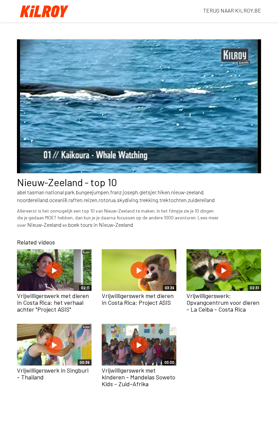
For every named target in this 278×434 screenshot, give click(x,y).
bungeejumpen (92, 192)
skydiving (127, 200)
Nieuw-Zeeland (44, 224)
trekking (148, 200)
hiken (164, 192)
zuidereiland (201, 200)
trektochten (172, 200)
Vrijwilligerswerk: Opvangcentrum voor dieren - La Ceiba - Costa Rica (222, 302)
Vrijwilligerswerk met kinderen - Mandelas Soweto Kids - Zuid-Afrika (138, 377)
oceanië (58, 200)
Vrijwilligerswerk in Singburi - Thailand (52, 374)
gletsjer (147, 192)
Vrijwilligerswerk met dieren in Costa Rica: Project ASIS (138, 299)
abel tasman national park (46, 192)
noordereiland (32, 200)
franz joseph (124, 192)
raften (75, 200)
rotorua (107, 200)
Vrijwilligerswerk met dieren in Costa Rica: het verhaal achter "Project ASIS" (53, 302)
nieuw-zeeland (187, 192)
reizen (90, 200)
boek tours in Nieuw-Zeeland (100, 224)
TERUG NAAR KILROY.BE (232, 10)
